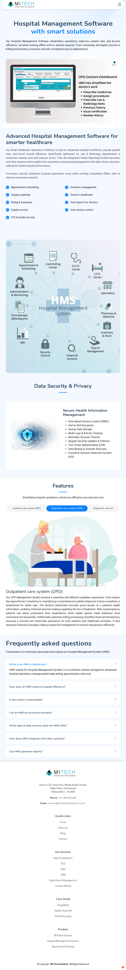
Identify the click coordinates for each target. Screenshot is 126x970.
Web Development (63, 858)
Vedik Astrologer (63, 916)
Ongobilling (63, 905)
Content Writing (63, 886)
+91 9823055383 (67, 798)
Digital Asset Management (63, 880)
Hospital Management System (63, 941)
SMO (63, 869)
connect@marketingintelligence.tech (67, 803)
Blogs (63, 833)
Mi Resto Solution (63, 935)
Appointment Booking (63, 946)
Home (63, 822)
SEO (63, 863)
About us (63, 828)
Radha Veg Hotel (63, 911)
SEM (63, 875)
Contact (63, 839)
